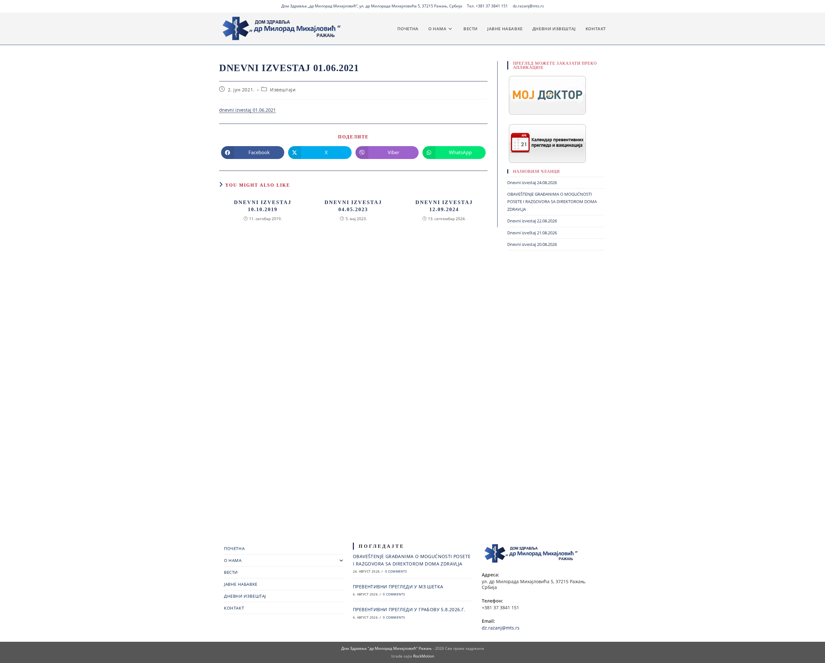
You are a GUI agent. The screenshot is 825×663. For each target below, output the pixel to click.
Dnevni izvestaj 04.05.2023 (353, 206)
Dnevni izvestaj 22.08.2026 (532, 221)
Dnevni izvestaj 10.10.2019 (262, 206)
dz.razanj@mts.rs (528, 6)
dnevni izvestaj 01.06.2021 (247, 110)
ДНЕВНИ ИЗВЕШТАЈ (245, 596)
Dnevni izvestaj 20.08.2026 (532, 244)
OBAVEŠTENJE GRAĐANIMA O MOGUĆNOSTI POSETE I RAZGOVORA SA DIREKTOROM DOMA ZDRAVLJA (552, 201)
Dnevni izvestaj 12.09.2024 (444, 206)
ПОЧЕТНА (234, 548)
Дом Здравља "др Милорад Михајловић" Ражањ (386, 648)
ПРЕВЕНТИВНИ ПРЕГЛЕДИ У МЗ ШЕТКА (398, 587)
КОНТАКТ (234, 608)
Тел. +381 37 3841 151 (487, 6)
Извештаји (283, 90)
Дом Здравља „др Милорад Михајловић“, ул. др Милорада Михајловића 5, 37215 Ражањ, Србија (371, 6)
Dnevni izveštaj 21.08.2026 (532, 233)
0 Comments (396, 571)
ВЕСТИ (231, 572)
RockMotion (423, 656)
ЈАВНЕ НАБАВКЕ (240, 584)
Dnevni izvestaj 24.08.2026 (532, 182)
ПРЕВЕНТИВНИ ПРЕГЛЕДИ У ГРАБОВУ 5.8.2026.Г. (409, 609)
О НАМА (233, 560)
